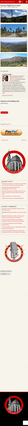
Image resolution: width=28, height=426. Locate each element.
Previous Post (4, 140)
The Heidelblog (8, 2)
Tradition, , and (13, 198)
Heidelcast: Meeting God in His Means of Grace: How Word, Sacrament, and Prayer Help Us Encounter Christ (14, 192)
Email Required (4, 103)
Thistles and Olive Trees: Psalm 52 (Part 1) (11, 196)
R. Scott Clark (6, 7)
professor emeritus (7, 83)
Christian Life (8, 124)
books (7, 82)
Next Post (24, 140)
